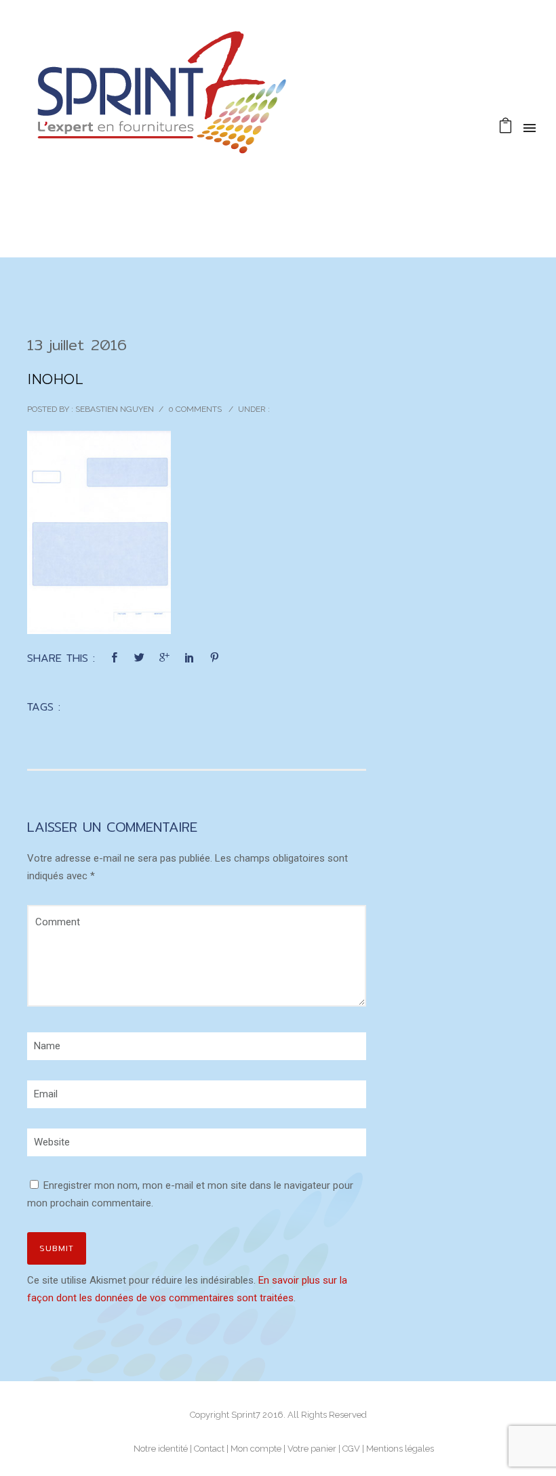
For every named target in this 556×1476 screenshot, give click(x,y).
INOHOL (55, 379)
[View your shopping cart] (505, 128)
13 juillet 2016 (77, 344)
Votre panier (311, 1448)
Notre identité (161, 1448)
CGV (351, 1448)
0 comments (195, 409)
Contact (209, 1448)
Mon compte (256, 1448)
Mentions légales (400, 1448)
